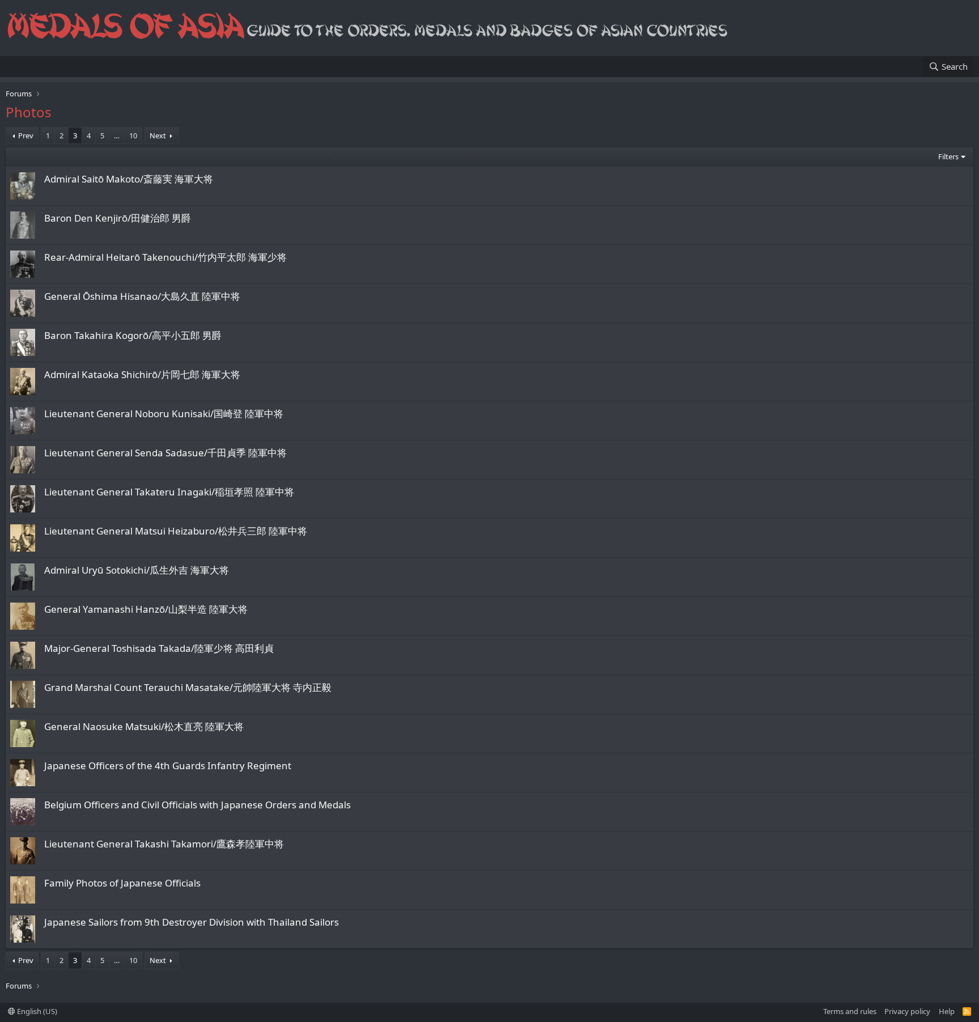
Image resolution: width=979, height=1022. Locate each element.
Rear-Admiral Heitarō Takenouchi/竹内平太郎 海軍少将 (165, 257)
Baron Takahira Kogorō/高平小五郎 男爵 (133, 335)
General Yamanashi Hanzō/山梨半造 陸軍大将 (146, 609)
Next (158, 135)
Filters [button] (948, 156)
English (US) (36, 1011)
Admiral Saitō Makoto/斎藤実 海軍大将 (128, 178)
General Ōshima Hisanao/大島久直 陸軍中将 (142, 296)
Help (947, 1011)
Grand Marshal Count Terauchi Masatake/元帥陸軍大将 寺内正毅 (187, 687)
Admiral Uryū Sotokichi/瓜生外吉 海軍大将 (136, 569)
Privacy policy (907, 1011)
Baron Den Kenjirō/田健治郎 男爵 (117, 217)
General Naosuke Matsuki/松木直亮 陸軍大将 (144, 726)
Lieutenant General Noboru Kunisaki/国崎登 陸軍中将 (163, 413)
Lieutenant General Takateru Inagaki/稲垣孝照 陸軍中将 (169, 491)
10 (133, 135)
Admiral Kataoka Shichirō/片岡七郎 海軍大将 (142, 374)
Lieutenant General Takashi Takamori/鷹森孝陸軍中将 (164, 843)
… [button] (117, 135)
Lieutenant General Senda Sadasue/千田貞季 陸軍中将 (165, 452)
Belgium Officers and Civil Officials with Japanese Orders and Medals (197, 804)
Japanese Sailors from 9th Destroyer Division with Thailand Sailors (191, 921)
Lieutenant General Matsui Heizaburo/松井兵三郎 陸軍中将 (175, 530)
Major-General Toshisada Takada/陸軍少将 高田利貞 (159, 648)
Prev (25, 135)
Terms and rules (849, 1011)
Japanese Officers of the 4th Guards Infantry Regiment (167, 765)
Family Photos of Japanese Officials (122, 882)
